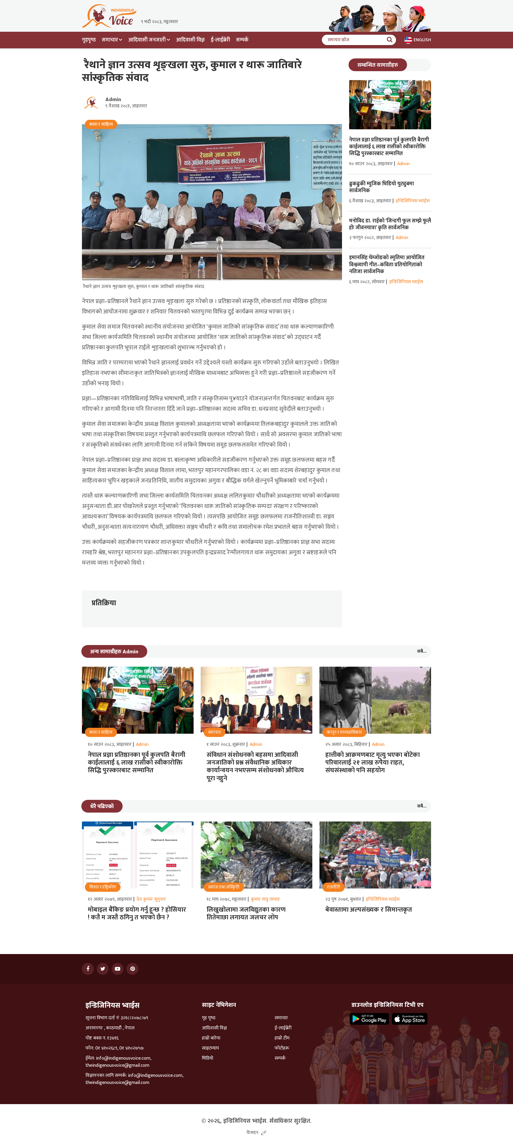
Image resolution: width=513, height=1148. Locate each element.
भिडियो (207, 1058)
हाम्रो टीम (282, 1038)
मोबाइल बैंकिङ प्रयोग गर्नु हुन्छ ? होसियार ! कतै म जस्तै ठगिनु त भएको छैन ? (137, 913)
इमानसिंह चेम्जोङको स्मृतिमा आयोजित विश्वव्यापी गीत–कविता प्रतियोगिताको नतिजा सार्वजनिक (387, 264)
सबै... (422, 651)
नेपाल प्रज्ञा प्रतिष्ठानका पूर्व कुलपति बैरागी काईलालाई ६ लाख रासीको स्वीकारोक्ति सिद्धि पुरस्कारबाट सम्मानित (389, 147)
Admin (113, 99)
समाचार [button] (110, 40)
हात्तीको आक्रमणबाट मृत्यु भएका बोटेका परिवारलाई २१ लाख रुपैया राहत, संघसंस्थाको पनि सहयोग (372, 762)
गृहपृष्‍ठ (89, 40)
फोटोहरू (282, 1048)
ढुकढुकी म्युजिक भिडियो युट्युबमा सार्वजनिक (381, 187)
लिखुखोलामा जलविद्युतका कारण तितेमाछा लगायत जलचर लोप (246, 913)
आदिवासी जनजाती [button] (147, 40)
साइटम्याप (210, 1048)
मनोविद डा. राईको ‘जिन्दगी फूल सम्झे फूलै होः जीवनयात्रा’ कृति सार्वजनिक (390, 224)
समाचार (281, 1018)
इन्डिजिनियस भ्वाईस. (245, 1121)
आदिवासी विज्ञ (190, 40)
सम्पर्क (242, 40)
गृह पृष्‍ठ (209, 1018)
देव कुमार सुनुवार (151, 899)
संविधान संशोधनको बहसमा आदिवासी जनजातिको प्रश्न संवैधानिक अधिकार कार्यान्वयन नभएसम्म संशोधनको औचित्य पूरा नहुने (255, 766)
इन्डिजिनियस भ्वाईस (413, 201)
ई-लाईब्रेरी (220, 40)
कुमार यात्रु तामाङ (265, 899)
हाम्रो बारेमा (211, 1038)
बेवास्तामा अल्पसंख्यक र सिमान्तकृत (368, 909)
